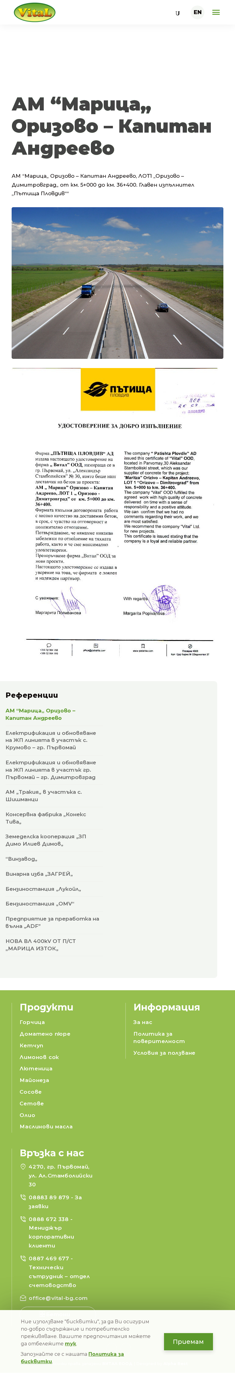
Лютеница (36, 1068)
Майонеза (34, 1080)
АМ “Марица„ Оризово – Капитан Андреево (40, 714)
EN (198, 12)
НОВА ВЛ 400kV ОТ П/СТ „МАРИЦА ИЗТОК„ (41, 945)
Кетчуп (31, 1045)
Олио (27, 1115)
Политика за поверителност (159, 1037)
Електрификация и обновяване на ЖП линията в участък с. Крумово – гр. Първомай (51, 740)
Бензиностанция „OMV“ (40, 904)
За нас (142, 1022)
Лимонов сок (39, 1057)
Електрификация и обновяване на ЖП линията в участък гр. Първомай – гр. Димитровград (51, 769)
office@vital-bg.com (58, 1298)
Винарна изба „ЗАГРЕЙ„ (39, 874)
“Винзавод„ (21, 859)
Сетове (32, 1103)
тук (70, 1344)
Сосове (31, 1092)
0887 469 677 (50, 1258)
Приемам (188, 1341)
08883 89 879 (50, 1197)
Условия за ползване (164, 1053)
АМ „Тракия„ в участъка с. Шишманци (44, 795)
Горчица (32, 1022)
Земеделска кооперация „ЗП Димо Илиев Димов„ (46, 840)
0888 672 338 (49, 1219)
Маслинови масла (46, 1126)
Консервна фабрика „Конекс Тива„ (46, 818)
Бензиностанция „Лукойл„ (43, 889)
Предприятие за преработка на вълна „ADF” (52, 922)
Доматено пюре (45, 1034)
